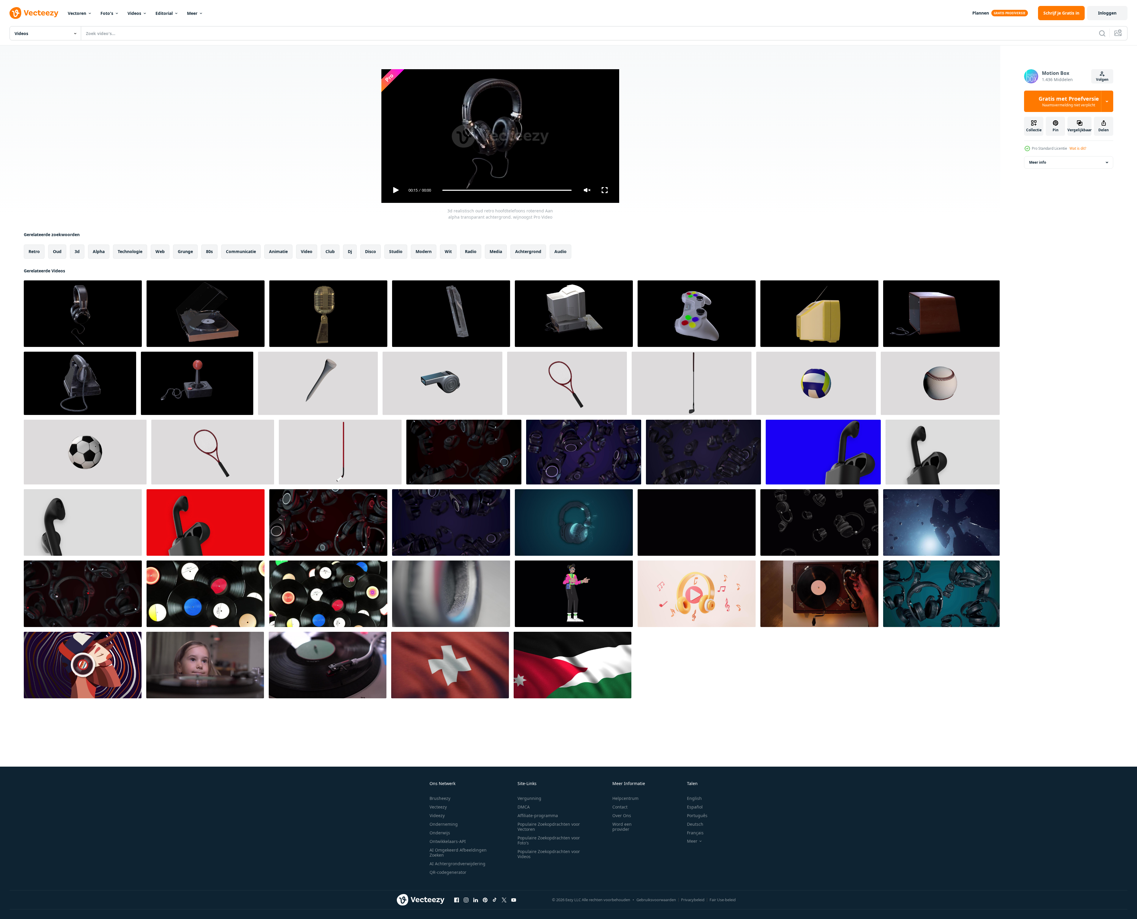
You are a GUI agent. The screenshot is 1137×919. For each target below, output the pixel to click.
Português (697, 815)
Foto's (106, 13)
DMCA (524, 807)
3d (77, 251)
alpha (99, 251)
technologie (130, 251)
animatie (278, 251)
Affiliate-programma (538, 815)
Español (695, 807)
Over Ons (621, 815)
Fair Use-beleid (723, 899)
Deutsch (695, 824)
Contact (620, 807)
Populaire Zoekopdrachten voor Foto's (549, 840)
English (694, 798)
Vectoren (77, 13)
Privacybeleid (692, 899)
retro (34, 251)
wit (448, 251)
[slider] (507, 190)
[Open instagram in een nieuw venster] (466, 899)
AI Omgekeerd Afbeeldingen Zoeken (458, 852)
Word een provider (622, 826)
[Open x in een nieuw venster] (504, 899)
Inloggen (1107, 13)
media (496, 251)
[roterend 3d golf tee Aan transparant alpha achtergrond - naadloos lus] (318, 383)
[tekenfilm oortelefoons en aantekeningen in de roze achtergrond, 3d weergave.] (697, 593)
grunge (185, 251)
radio (470, 251)
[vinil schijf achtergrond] (206, 593)
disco (370, 251)
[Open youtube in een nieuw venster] (513, 899)
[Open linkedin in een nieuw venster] (475, 899)
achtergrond (528, 251)
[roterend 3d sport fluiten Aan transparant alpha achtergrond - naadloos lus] (442, 383)
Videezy (437, 815)
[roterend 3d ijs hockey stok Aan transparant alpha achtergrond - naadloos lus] (340, 452)
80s (209, 251)
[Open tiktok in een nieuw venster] (494, 899)
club (330, 251)
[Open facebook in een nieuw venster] (456, 899)
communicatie (241, 251)
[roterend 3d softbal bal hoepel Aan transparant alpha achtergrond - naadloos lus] (940, 383)
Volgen (1102, 79)
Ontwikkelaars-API (448, 841)
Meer (192, 13)
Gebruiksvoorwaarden (656, 899)
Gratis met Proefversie (1069, 101)
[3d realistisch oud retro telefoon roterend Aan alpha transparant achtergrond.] (80, 383)
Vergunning (529, 798)
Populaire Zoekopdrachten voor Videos (549, 854)
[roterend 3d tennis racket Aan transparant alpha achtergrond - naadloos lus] (567, 383)
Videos (134, 13)
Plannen (980, 13)
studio (395, 251)
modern (424, 251)
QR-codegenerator (448, 872)
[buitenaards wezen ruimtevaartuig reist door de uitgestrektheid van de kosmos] (941, 522)
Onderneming (444, 824)
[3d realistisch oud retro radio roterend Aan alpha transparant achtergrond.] (941, 313)
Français (695, 833)
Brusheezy (440, 798)
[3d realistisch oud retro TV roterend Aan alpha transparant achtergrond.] (819, 313)
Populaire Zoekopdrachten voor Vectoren (549, 826)
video (306, 251)
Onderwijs (440, 833)
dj (350, 251)
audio (560, 251)
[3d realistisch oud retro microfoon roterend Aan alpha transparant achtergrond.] (328, 313)
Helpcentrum (625, 798)
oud (57, 251)
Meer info (1037, 162)
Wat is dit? (1078, 148)
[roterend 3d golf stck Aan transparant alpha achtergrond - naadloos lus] (691, 383)
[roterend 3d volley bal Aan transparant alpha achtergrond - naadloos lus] (816, 383)
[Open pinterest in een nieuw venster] (485, 899)
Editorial (164, 13)
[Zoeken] (1102, 33)
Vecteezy (438, 807)
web (160, 251)
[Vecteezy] (34, 13)
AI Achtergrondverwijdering (457, 863)
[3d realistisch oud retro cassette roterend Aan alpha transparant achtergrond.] (451, 313)
